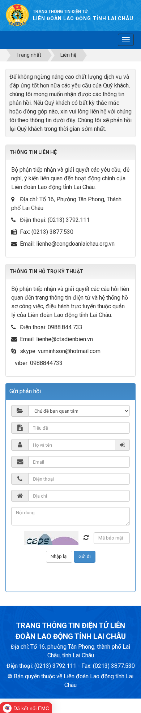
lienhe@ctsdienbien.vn (64, 339)
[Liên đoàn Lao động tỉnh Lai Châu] (17, 15)
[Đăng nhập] (122, 445)
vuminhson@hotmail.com (69, 351)
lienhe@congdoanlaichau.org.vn (75, 243)
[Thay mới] (86, 537)
